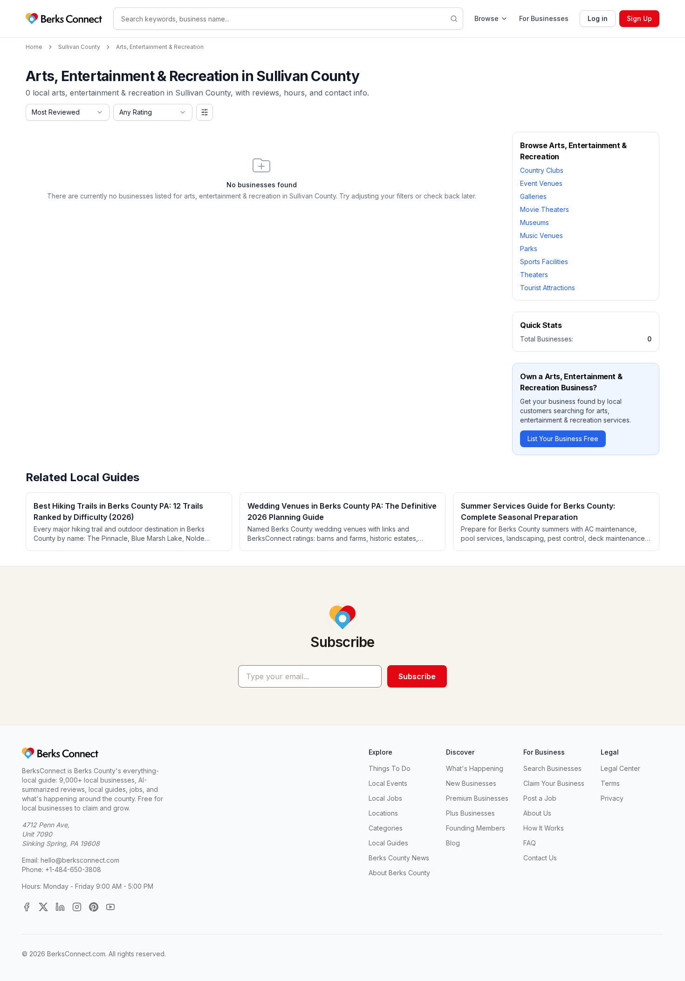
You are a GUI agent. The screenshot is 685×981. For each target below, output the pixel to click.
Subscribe (417, 676)
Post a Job (539, 798)
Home (34, 46)
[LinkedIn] (60, 907)
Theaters (534, 275)
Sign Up (639, 18)
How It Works (543, 828)
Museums (534, 222)
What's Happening (474, 768)
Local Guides (388, 843)
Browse (486, 18)
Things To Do (390, 768)
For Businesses (544, 18)
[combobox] (68, 112)
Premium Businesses (477, 798)
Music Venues (541, 235)
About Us (537, 813)
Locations (383, 813)
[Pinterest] (93, 907)
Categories (386, 828)
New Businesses (471, 783)
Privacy (612, 798)
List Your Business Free (562, 439)
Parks (528, 248)
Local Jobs (385, 798)
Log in (598, 18)
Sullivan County (79, 46)
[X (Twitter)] (43, 907)
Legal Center (620, 768)
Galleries (533, 196)
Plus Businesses (470, 813)
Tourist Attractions (547, 288)
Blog (453, 843)
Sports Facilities (544, 262)
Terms (610, 783)
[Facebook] (26, 907)
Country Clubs (541, 170)
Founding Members (475, 828)
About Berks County (399, 873)
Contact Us (540, 858)
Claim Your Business (553, 783)
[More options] (204, 112)
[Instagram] (77, 907)
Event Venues (541, 183)
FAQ (529, 843)
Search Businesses (552, 768)
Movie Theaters (544, 209)
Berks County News (399, 858)
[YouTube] (110, 907)
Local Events (388, 783)
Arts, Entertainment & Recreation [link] (160, 46)
